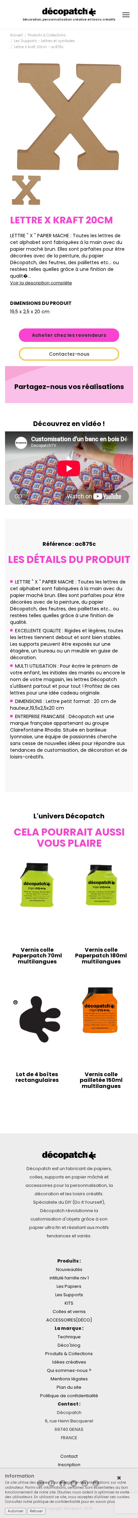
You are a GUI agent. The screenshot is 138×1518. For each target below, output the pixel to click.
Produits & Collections (47, 35)
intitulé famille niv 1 (69, 1278)
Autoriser (15, 1511)
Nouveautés (69, 1269)
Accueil (16, 35)
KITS (69, 1303)
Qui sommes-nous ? (69, 1370)
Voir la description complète (41, 283)
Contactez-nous (69, 354)
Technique (69, 1337)
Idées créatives (69, 1362)
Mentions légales (69, 1379)
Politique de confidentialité (69, 1395)
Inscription (69, 1464)
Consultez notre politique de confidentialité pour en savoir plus (60, 1501)
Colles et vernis (69, 1311)
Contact (69, 1456)
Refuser (36, 1511)
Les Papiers (69, 1286)
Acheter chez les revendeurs (69, 335)
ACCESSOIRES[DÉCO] (69, 1320)
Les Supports (69, 1295)
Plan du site (69, 1387)
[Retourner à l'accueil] (69, 11)
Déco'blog (69, 1345)
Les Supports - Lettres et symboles (44, 40)
